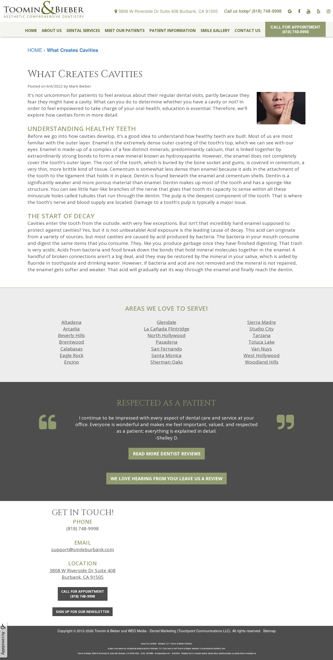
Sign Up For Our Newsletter (82, 611)
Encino (71, 362)
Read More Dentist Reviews (166, 454)
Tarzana (262, 335)
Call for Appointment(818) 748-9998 (295, 29)
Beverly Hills (71, 335)
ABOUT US (52, 30)
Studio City (261, 329)
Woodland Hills (261, 362)
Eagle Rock (71, 355)
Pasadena (166, 342)
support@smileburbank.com (82, 549)
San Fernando (166, 349)
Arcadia (71, 329)
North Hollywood (166, 335)
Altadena (71, 322)
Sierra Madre (261, 322)
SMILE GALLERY (215, 30)
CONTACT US (247, 30)
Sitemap (269, 630)
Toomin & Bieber (107, 630)
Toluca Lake (261, 342)
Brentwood (71, 342)
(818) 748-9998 (82, 528)
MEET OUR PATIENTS (125, 30)
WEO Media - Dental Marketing (152, 630)
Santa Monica (166, 355)
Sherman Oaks (166, 362)
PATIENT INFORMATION (172, 30)
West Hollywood (262, 355)
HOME (31, 30)
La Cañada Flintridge (166, 329)
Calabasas (71, 349)
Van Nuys (261, 349)
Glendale (166, 322)
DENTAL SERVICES (83, 30)
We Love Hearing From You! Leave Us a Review (166, 478)
